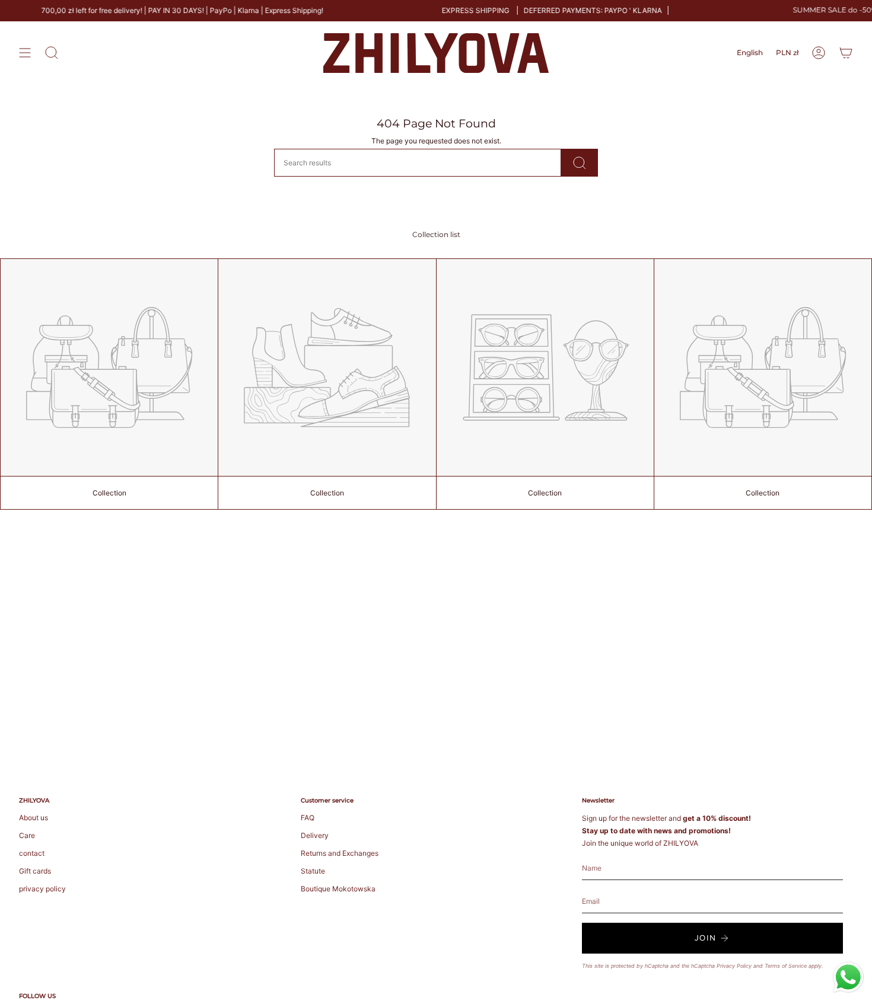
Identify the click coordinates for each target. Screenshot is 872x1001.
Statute (313, 870)
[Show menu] (25, 53)
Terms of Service (786, 965)
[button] (51, 53)
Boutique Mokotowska (338, 888)
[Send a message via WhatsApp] (848, 977)
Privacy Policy (734, 965)
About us (33, 817)
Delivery (315, 835)
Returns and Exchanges (339, 853)
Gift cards (35, 870)
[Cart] (846, 53)
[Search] (579, 163)
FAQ (307, 817)
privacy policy (42, 888)
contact (31, 853)
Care (27, 835)
